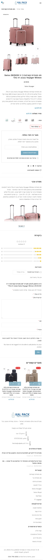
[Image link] (21, 415)
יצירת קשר (38, 511)
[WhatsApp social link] (31, 166)
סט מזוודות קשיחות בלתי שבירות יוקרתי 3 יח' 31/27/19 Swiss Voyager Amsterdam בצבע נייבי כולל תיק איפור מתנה (11, 391)
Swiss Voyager (29, 86)
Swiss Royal (38, 492)
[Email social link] (33, 166)
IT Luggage (38, 499)
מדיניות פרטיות (12, 158)
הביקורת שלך (37, 297)
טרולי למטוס (38, 485)
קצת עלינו (38, 531)
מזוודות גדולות (37, 481)
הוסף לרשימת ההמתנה (29, 153)
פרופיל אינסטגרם (36, 534)
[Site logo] (21, 3)
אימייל (39, 329)
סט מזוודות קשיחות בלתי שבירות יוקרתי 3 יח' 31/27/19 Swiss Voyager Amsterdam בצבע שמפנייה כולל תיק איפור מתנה (31, 391)
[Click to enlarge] (38, 48)
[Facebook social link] (36, 166)
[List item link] (22, 434)
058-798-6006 (13, 556)
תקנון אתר (38, 519)
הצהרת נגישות (37, 541)
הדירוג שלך (37, 294)
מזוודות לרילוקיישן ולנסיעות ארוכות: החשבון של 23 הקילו (22, 453)
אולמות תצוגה (37, 508)
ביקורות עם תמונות (33, 272)
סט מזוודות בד (37, 478)
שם (40, 321)
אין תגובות (30, 456)
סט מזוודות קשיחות (8, 9)
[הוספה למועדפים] (24, 369)
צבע (40, 120)
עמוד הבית (20, 9)
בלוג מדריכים (37, 538)
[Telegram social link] (28, 166)
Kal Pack (39, 496)
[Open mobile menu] (40, 3)
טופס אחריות (37, 522)
